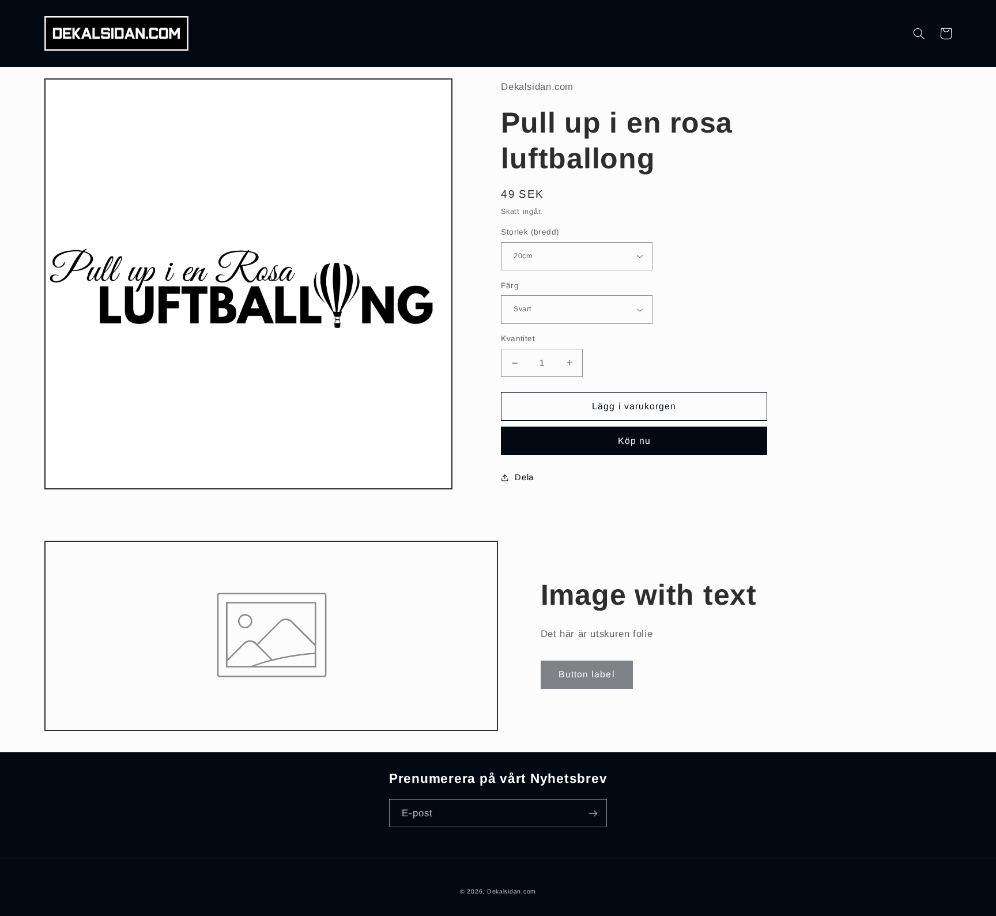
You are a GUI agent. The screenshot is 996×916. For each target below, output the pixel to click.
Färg (510, 285)
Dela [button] (524, 477)
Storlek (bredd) (530, 232)
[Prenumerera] (593, 813)
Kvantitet (518, 338)
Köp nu (634, 441)
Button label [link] (587, 674)
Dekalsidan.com (511, 891)
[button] (919, 33)
